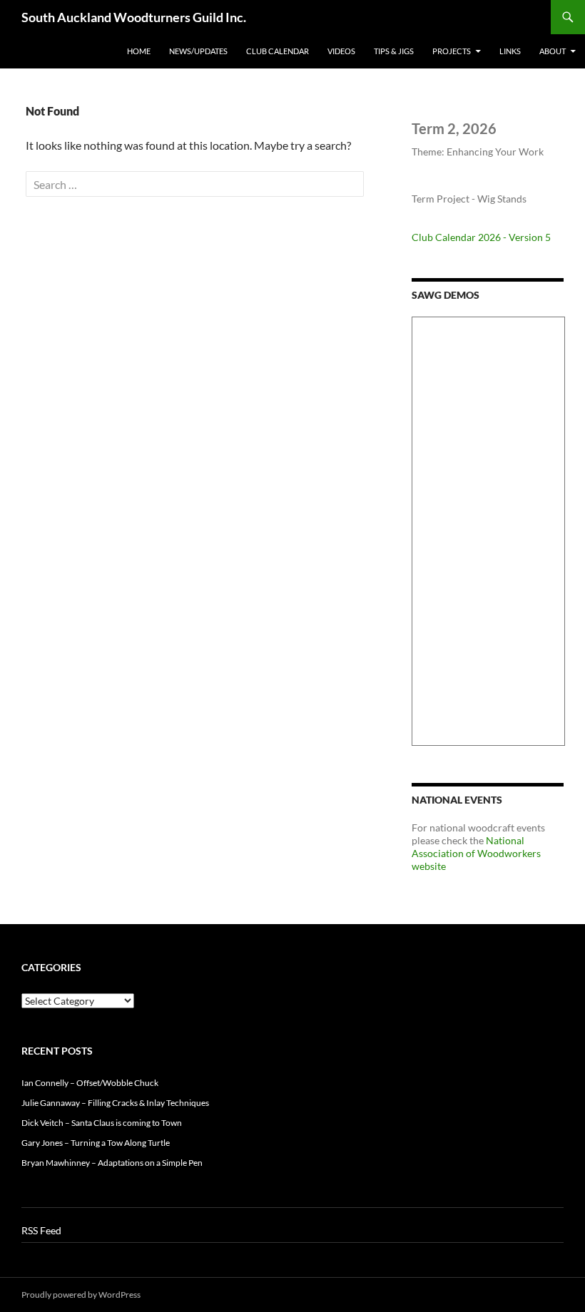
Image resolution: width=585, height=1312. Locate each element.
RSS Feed (41, 1230)
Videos (341, 51)
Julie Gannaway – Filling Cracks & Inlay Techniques (115, 1102)
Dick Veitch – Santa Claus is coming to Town (101, 1122)
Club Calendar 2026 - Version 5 (481, 237)
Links (510, 51)
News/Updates (198, 51)
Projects (451, 51)
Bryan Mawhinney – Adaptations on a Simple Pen (112, 1162)
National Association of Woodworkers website (476, 853)
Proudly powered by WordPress (81, 1294)
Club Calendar (277, 51)
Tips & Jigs (394, 51)
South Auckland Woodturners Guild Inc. (133, 17)
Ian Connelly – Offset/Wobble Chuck (89, 1082)
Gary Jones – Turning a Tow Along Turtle (95, 1142)
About (552, 51)
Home (139, 51)
